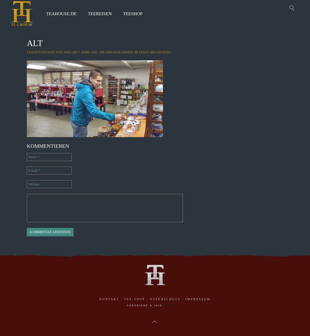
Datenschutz (165, 299)
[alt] (95, 98)
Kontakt (109, 299)
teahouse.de (61, 13)
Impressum (198, 299)
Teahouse (173, 305)
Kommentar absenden (50, 232)
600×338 (155, 52)
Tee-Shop (134, 299)
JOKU (67, 52)
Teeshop (133, 13)
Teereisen (100, 13)
